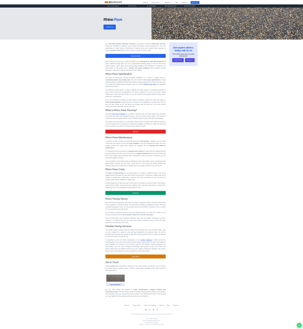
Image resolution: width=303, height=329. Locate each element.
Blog (177, 2)
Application (167, 2)
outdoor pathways (146, 240)
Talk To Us (135, 131)
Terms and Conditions (150, 305)
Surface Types (155, 2)
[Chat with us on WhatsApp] (299, 325)
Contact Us (109, 27)
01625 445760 (178, 60)
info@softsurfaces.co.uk (153, 320)
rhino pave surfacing (118, 114)
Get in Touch (135, 256)
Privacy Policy (137, 305)
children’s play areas (149, 84)
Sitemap (161, 305)
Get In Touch (195, 2)
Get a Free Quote (135, 56)
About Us (145, 2)
